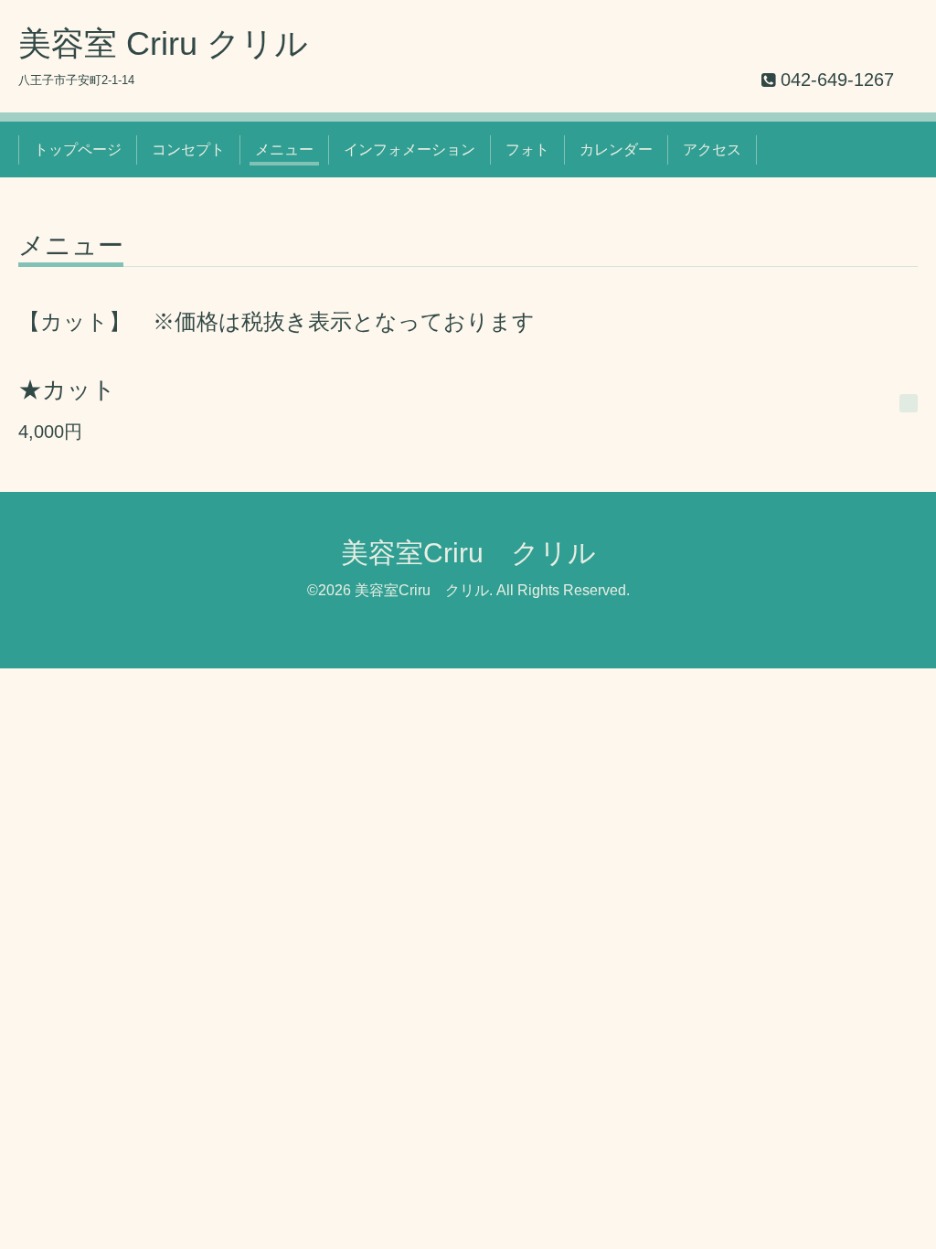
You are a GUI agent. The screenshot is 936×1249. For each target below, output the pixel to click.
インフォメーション (409, 149)
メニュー (284, 149)
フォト (527, 149)
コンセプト (188, 149)
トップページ (78, 149)
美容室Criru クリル (468, 553)
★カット (67, 389)
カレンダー (616, 149)
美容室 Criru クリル (163, 43)
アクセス (712, 149)
